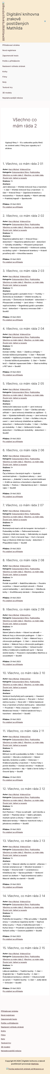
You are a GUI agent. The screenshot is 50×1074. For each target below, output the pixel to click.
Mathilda (34, 1064)
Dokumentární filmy (20, 172)
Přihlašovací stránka (11, 45)
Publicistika (35, 172)
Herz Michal (14, 169)
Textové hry (7, 87)
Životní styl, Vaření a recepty (15, 178)
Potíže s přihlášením (11, 61)
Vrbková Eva (25, 169)
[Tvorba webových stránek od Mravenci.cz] (25, 1068)
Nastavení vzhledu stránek (13, 66)
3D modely (7, 93)
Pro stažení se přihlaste (13, 207)
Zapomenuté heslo (10, 56)
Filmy (4, 77)
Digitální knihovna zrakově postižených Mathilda (23, 21)
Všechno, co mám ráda (33, 175)
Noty (4, 82)
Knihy (4, 72)
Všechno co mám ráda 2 (13, 175)
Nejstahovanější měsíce (12, 98)
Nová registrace (9, 50)
